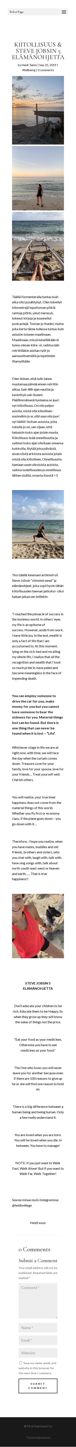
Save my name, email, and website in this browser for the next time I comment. (37, 1368)
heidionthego (23, 1205)
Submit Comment (38, 1386)
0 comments (46, 70)
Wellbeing (28, 70)
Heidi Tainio (29, 65)
